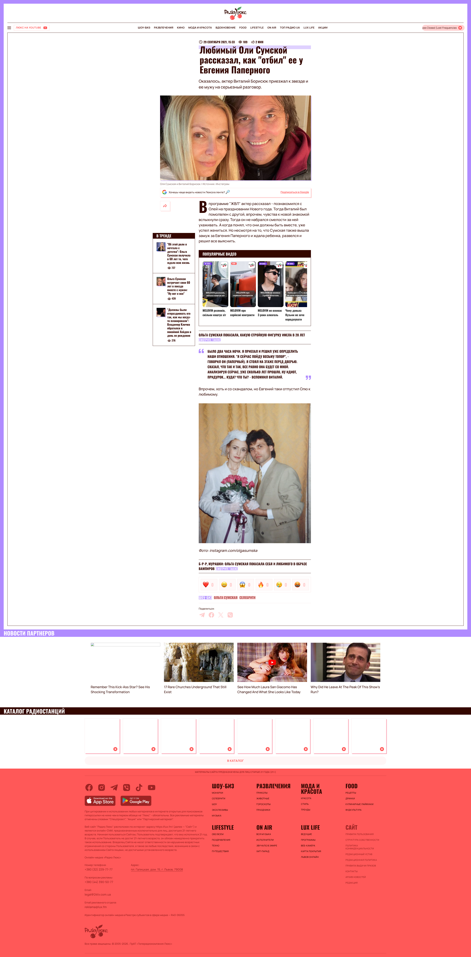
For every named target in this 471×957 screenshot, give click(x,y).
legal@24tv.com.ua (98, 894)
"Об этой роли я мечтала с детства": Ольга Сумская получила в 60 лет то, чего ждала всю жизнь (178, 253)
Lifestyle (257, 27)
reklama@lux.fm (96, 907)
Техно (215, 845)
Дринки (350, 798)
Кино (181, 27)
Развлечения (163, 27)
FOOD (243, 27)
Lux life (309, 27)
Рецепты (351, 792)
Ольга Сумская (226, 597)
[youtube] (151, 787)
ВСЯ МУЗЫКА (263, 834)
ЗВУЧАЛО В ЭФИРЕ (266, 845)
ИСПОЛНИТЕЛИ (265, 840)
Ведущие (306, 834)
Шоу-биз (144, 27)
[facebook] (211, 615)
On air (271, 27)
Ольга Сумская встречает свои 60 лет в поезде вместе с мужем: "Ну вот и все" (178, 286)
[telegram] (202, 615)
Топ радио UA (290, 27)
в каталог (235, 761)
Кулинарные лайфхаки (359, 804)
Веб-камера (308, 845)
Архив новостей (356, 877)
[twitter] (220, 615)
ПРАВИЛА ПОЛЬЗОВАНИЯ (360, 834)
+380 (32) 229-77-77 (99, 869)
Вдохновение (226, 27)
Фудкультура (354, 810)
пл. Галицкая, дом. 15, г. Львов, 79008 (157, 869)
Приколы (262, 792)
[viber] (230, 615)
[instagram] (101, 787)
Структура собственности (362, 840)
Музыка (217, 815)
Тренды (305, 809)
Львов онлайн (310, 857)
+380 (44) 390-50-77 (99, 882)
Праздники (263, 810)
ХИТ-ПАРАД (262, 851)
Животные (262, 798)
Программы (308, 840)
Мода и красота (200, 27)
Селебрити (247, 597)
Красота (306, 798)
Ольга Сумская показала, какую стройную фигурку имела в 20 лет (252, 335)
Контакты (352, 871)
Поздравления (221, 840)
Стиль (305, 804)
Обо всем (218, 834)
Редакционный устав (359, 854)
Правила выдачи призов (361, 865)
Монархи (217, 792)
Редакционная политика (361, 860)
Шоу (214, 804)
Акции (323, 27)
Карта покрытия (311, 851)
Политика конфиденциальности (360, 847)
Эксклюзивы (220, 810)
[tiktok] (139, 787)
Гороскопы (263, 804)
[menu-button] (9, 27)
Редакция (352, 882)
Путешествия (220, 851)
